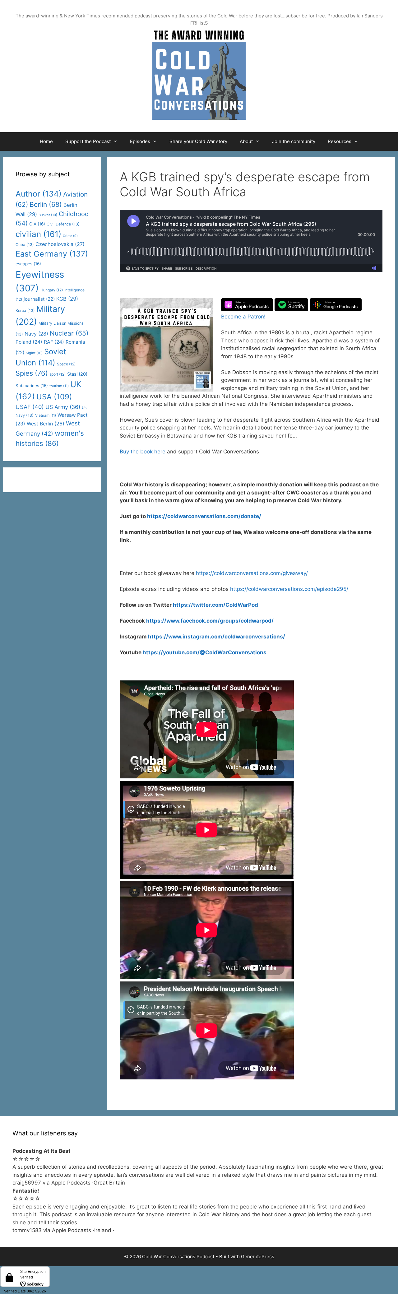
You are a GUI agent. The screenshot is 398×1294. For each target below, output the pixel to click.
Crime (70, 236)
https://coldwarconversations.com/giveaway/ (252, 573)
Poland (29, 342)
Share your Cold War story (198, 141)
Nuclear (69, 333)
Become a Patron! (243, 316)
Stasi (77, 374)
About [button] (246, 141)
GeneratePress (257, 1256)
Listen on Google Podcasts (336, 304)
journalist (39, 299)
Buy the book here (142, 451)
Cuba (25, 244)
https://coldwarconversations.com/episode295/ (289, 589)
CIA (37, 223)
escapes (28, 263)
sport (57, 374)
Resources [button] (339, 141)
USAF (30, 406)
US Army (62, 407)
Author (39, 193)
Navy (36, 334)
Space (66, 364)
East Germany (52, 253)
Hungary (51, 290)
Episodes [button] (140, 141)
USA (54, 396)
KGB (67, 299)
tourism (59, 386)
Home (46, 141)
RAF (54, 342)
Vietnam (45, 415)
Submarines (32, 385)
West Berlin (45, 423)
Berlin (46, 204)
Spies (32, 373)
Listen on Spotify (291, 304)
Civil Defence (63, 224)
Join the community (293, 141)
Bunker (48, 215)
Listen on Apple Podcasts (247, 304)
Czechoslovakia (60, 244)
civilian (38, 234)
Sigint (34, 353)
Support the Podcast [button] (88, 141)
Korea (25, 310)
